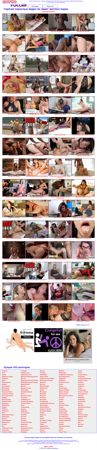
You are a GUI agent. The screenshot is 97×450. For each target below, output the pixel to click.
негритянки (44, 405)
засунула (24, 397)
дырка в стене (26, 388)
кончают (24, 420)
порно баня (63, 388)
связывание (63, 411)
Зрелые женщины (27, 401)
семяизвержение (64, 420)
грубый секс (25, 373)
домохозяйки (25, 384)
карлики (24, 414)
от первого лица (46, 420)
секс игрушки (63, 414)
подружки (62, 378)
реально (62, 403)
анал (3, 373)
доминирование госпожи (29, 382)
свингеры (62, 409)
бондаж (4, 397)
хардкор (81, 409)
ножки (42, 413)
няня (41, 416)
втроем (4, 424)
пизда (42, 430)
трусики (80, 395)
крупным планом (26, 428)
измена (23, 409)
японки (80, 426)
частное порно (83, 414)
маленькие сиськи (46, 380)
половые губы (64, 382)
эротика (81, 424)
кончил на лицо (26, 422)
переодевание (45, 428)
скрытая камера (64, 426)
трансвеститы (83, 393)
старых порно (83, 380)
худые (80, 411)
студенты (81, 386)
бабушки (5, 378)
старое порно (82, 374)
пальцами (43, 422)
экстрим (81, 420)
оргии (42, 418)
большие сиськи (7, 393)
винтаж (4, 418)
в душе (4, 407)
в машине (5, 411)
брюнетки (5, 403)
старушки (81, 376)
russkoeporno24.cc (48, 11)
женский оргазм (26, 392)
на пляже (43, 399)
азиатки (4, 371)
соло (60, 430)
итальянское (25, 413)
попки (61, 384)
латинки (42, 373)
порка (61, 386)
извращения (25, 407)
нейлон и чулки (45, 409)
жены (23, 393)
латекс (42, 371)
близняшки (5, 388)
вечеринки (5, 416)
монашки (43, 393)
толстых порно (83, 392)
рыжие (61, 407)
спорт (80, 373)
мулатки (43, 395)
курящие (24, 432)
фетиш (80, 403)
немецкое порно (45, 411)
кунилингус (25, 430)
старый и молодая (84, 378)
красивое (24, 424)
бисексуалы (6, 386)
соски (80, 371)
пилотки (43, 432)
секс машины (63, 416)
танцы (80, 388)
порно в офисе (64, 390)
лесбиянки (43, 374)
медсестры (44, 388)
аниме (4, 374)
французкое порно (84, 407)
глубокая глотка (7, 428)
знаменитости (25, 399)
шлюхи (80, 418)
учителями (81, 401)
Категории (35, 6)
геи (3, 426)
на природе (44, 401)
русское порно (64, 405)
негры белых (44, 407)
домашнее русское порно (29, 380)
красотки (24, 426)
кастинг (23, 416)
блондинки (5, 390)
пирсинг (62, 371)
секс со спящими (65, 418)
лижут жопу (44, 376)
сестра (61, 422)
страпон (81, 382)
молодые (43, 392)
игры (22, 405)
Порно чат (50, 6)
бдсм (3, 380)
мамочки (43, 382)
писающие (62, 373)
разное (61, 399)
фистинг (81, 405)
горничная (5, 430)
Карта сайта (48, 446)
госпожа (24, 371)
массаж (42, 384)
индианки (24, 411)
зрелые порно (26, 403)
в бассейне (6, 405)
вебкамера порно (8, 414)
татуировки (82, 390)
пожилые (62, 380)
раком (61, 401)
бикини (4, 384)
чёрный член (82, 416)
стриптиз (81, 384)
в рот (4, 413)
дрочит (23, 386)
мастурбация (44, 386)
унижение (81, 397)
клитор (23, 418)
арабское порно (7, 376)
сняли (61, 428)
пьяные (61, 397)
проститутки (63, 393)
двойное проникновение (29, 376)
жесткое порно (26, 395)
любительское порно (47, 378)
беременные (6, 382)
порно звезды (64, 392)
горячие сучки (7, 432)
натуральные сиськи (47, 403)
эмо (79, 422)
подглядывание (64, 376)
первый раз (44, 426)
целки (80, 413)
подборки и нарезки (66, 374)
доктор (23, 378)
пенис (42, 424)
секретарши (63, 413)
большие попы (7, 392)
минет (42, 390)
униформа (81, 399)
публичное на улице (66, 395)
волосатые (5, 422)
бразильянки (6, 399)
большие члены (7, 395)
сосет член (63, 432)
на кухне (43, 397)
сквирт (61, 424)
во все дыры (6, 420)
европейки (24, 390)
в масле (4, 409)
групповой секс (26, 374)
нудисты (43, 414)
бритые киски (6, 401)
